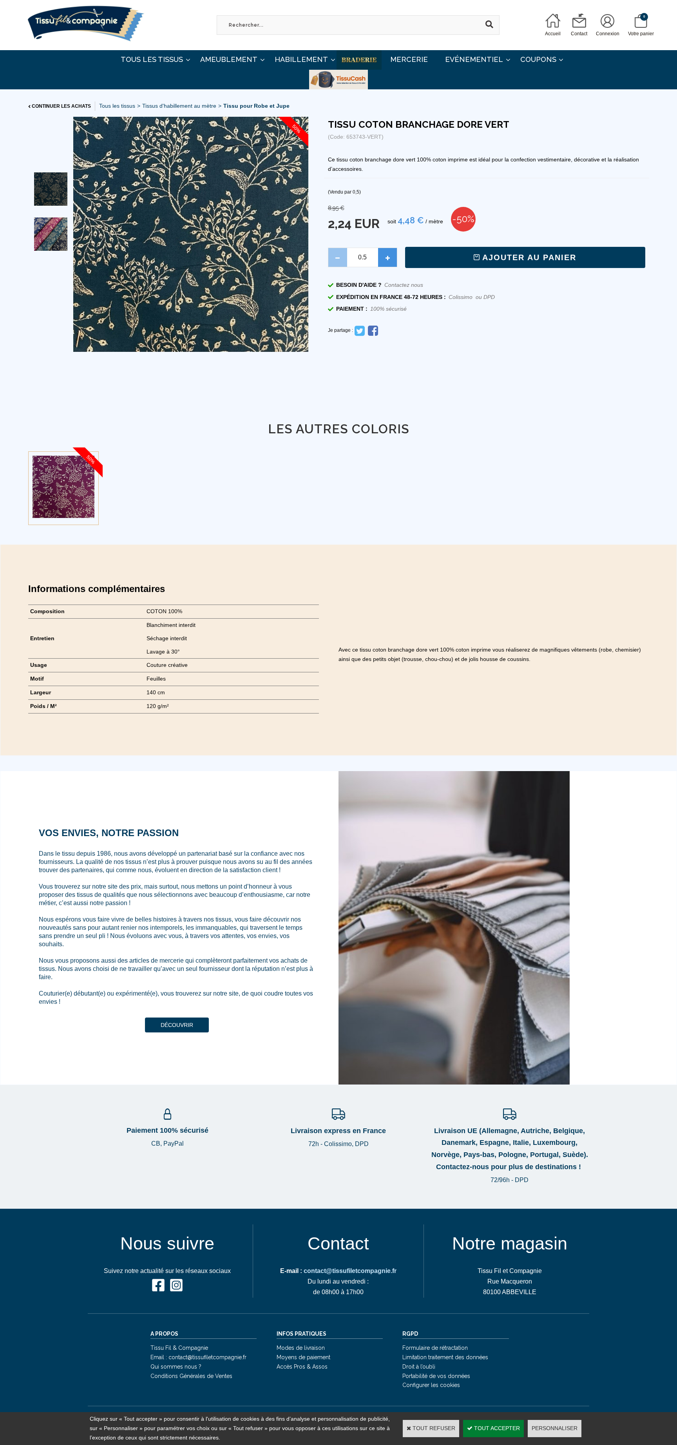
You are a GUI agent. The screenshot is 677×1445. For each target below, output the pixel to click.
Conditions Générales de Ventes (191, 1376)
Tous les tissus (117, 106)
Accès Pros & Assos (302, 1367)
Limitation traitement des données (445, 1357)
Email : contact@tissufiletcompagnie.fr (198, 1357)
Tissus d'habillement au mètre (179, 106)
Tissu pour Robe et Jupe (256, 106)
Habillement (301, 59)
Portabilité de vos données (436, 1376)
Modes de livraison (301, 1348)
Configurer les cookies (431, 1385)
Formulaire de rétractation (435, 1348)
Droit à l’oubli (418, 1367)
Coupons (538, 59)
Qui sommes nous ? (175, 1367)
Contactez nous (403, 285)
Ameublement (228, 59)
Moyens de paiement (303, 1357)
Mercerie (409, 59)
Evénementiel (474, 59)
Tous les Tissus (152, 59)
